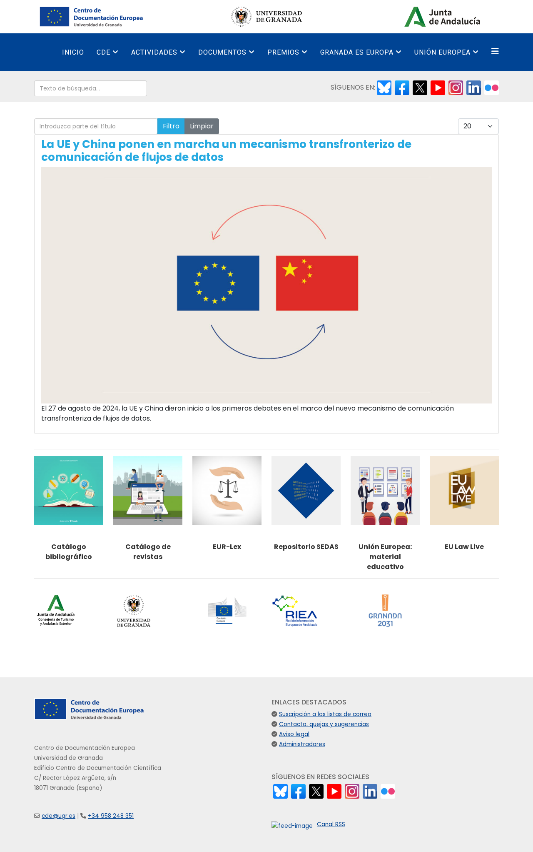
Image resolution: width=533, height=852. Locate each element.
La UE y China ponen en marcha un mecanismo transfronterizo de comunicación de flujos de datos (226, 151)
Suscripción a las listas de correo (325, 714)
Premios (283, 52)
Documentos (222, 52)
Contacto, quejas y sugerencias (324, 724)
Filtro (171, 126)
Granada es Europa (357, 52)
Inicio (73, 52)
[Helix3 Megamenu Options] (495, 51)
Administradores (302, 744)
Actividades (154, 52)
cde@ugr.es (58, 816)
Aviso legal (294, 734)
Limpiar (202, 126)
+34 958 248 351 (111, 816)
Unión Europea (442, 52)
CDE (103, 52)
